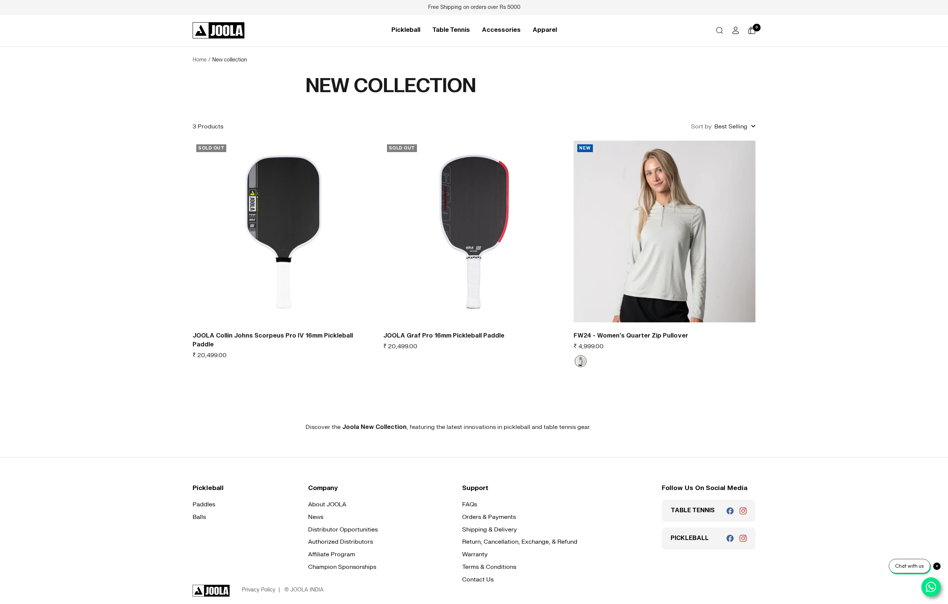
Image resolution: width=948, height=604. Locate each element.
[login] (735, 30)
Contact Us (478, 579)
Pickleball (405, 30)
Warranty (475, 554)
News (315, 517)
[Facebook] (730, 510)
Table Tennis (451, 30)
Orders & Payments (489, 517)
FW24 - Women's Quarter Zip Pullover (631, 335)
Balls (199, 517)
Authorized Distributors (340, 542)
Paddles (204, 504)
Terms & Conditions (489, 567)
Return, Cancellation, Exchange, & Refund (519, 542)
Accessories (501, 30)
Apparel (545, 30)
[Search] (719, 30)
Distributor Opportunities (343, 529)
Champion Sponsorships (342, 567)
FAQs (469, 504)
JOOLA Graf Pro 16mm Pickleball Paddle (443, 335)
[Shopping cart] (751, 30)
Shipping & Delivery (489, 529)
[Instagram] (743, 510)
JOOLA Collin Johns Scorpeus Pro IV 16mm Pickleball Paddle (273, 340)
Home (200, 60)
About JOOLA (327, 504)
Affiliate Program (331, 554)
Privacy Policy (259, 590)
